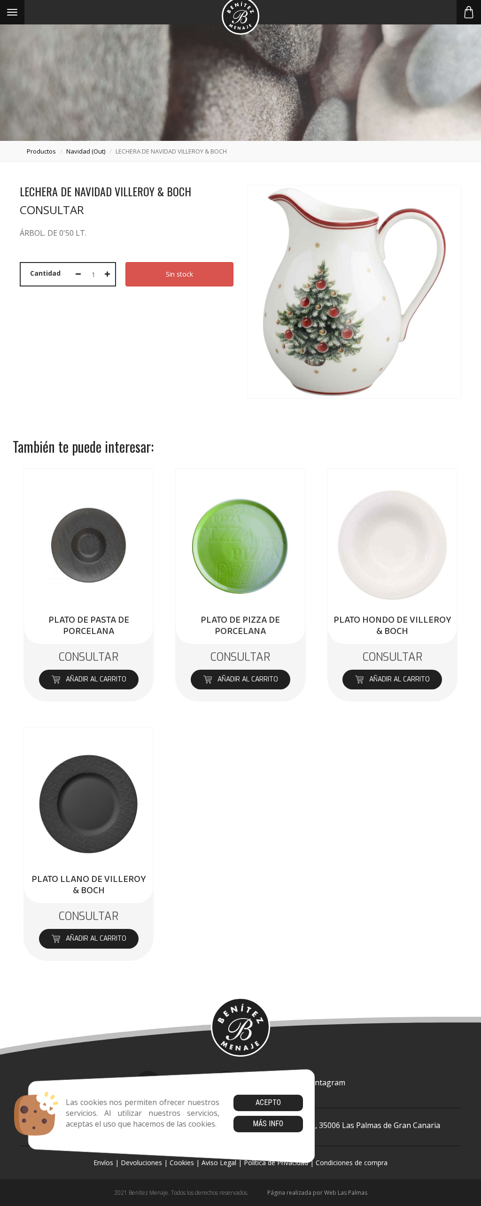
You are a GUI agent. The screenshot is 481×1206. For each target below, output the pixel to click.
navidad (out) (85, 151)
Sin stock (179, 274)
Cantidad (45, 273)
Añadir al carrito (95, 679)
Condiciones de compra (352, 1162)
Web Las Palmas (345, 1193)
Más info (268, 1123)
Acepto (268, 1102)
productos (41, 151)
